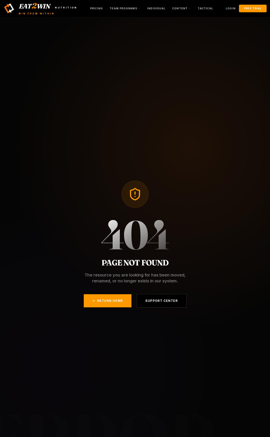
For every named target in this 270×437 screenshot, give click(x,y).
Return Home (110, 300)
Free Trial (253, 8)
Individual (156, 8)
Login (231, 8)
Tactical (205, 8)
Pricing (96, 8)
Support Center (161, 300)
